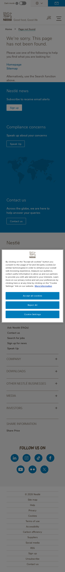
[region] (32, 286)
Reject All (33, 305)
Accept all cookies (32, 295)
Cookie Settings (32, 314)
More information (43, 286)
